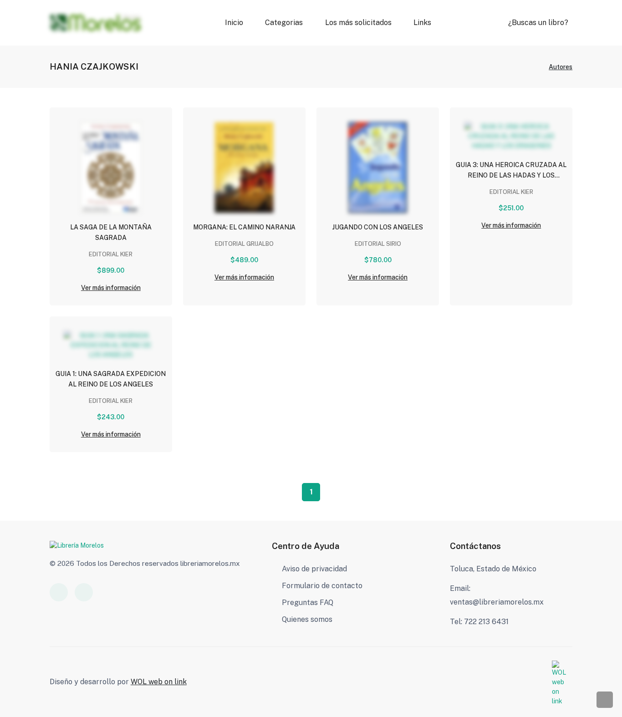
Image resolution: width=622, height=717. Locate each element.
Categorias (284, 22)
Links (422, 22)
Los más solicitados (358, 22)
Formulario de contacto (322, 585)
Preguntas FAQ (307, 602)
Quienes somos (307, 619)
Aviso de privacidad (314, 568)
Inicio (234, 22)
